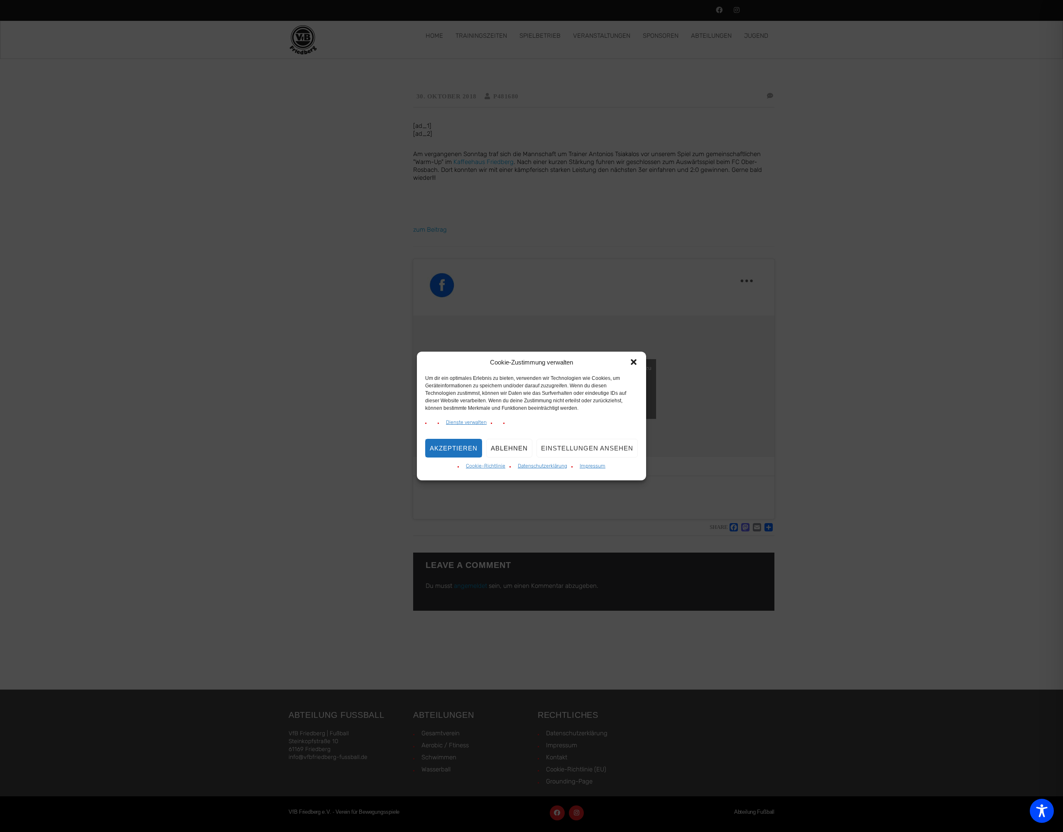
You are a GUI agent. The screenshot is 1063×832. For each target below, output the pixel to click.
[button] (633, 362)
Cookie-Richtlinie (485, 466)
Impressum (592, 466)
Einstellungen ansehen (587, 448)
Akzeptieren (454, 448)
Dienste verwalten (466, 422)
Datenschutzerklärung (542, 466)
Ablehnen (509, 448)
